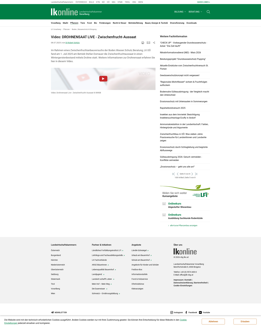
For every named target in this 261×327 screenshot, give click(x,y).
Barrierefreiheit (201, 283)
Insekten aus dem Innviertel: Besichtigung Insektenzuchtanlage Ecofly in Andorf (180, 116)
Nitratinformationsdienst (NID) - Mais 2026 (180, 52)
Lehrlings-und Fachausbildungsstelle (107, 255)
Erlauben (245, 321)
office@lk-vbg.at (186, 275)
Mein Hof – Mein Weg (101, 284)
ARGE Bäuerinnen (99, 265)
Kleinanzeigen (137, 289)
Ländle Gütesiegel (139, 250)
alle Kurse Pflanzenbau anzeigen (183, 225)
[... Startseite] (76, 11)
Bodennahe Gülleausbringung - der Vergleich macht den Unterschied (184, 93)
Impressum (178, 280)
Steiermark (55, 279)
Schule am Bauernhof (141, 260)
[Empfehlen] (148, 42)
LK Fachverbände (99, 260)
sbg (113, 2)
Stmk (120, 2)
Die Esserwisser (98, 289)
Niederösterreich (58, 265)
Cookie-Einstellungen (183, 285)
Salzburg (54, 274)
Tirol (127, 2)
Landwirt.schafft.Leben (102, 279)
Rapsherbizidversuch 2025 (172, 108)
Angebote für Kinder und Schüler (145, 265)
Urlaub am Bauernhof (141, 255)
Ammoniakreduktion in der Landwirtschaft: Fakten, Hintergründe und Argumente (184, 126)
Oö (108, 2)
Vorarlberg (55, 289)
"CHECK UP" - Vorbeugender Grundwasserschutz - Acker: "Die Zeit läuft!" (183, 44)
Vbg (134, 2)
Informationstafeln (139, 274)
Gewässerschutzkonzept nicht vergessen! (179, 75)
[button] (180, 11)
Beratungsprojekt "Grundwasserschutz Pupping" (183, 59)
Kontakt (188, 280)
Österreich (81, 2)
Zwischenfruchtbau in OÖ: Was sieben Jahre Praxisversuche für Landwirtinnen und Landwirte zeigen (183, 137)
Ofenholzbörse (138, 284)
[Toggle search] (208, 11)
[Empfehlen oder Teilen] (154, 42)
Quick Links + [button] (203, 2)
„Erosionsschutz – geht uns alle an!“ (177, 166)
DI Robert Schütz (73, 43)
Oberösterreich (57, 269)
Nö (103, 2)
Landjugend (97, 274)
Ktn (98, 2)
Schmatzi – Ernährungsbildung (105, 293)
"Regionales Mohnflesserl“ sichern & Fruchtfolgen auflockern (183, 83)
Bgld (91, 2)
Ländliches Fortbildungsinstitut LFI (106, 250)
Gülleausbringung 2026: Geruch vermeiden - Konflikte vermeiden (181, 158)
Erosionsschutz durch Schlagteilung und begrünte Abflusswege (184, 149)
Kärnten (54, 260)
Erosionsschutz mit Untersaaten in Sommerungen (183, 101)
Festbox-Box (137, 269)
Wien (140, 2)
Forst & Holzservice (140, 279)
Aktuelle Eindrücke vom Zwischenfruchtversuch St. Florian (184, 67)
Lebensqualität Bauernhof (103, 269)
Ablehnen (213, 321)
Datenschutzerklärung (183, 283)
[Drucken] (142, 42)
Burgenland (56, 255)
